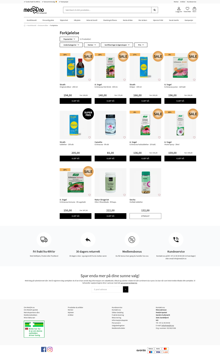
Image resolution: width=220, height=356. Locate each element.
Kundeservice (191, 2)
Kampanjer (64, 2)
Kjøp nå (75, 101)
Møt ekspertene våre (32, 312)
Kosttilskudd (32, 20)
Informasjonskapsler (120, 320)
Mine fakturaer (29, 317)
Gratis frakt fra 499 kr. (32, 2)
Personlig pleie (48, 20)
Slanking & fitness (110, 20)
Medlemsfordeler (118, 328)
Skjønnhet (64, 20)
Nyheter (71, 312)
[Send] (125, 289)
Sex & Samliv (174, 20)
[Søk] (154, 10)
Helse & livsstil (91, 20)
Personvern (116, 323)
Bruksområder (43, 25)
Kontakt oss (116, 310)
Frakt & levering (118, 315)
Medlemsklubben (30, 315)
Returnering (116, 317)
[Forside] (24, 25)
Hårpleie (77, 20)
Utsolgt (145, 216)
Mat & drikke (128, 20)
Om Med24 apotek (31, 310)
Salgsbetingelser (118, 325)
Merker (176, 2)
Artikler (182, 2)
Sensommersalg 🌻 (50, 2)
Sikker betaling (117, 312)
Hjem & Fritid (158, 20)
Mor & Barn (143, 20)
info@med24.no (167, 325)
